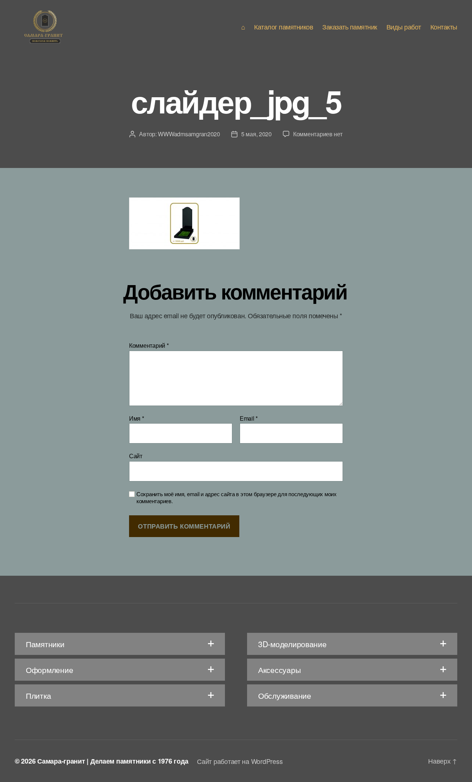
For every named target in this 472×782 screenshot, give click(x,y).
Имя (136, 418)
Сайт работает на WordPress (239, 761)
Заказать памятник (349, 27)
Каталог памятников (283, 27)
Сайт (135, 455)
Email (249, 418)
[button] (120, 644)
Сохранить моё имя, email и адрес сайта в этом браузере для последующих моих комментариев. (236, 498)
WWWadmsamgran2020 (189, 134)
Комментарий (149, 345)
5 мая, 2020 (256, 134)
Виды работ (403, 27)
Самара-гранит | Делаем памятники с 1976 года (112, 761)
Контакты (443, 27)
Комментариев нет (318, 134)
